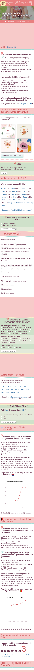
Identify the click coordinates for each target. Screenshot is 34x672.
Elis (18, 392)
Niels (13, 188)
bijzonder (24, 333)
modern (13, 340)
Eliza (3, 392)
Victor (15, 200)
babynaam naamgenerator (19, 397)
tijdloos (12, 342)
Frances (27, 200)
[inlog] (31, 4)
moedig (10, 331)
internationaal (25, 338)
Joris (14, 194)
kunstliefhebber (22, 331)
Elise (26, 387)
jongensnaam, (18, 168)
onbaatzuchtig (7, 327)
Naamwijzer (3, 3)
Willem (4, 200)
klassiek (5, 340)
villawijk (18, 347)
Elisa (3, 390)
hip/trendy (14, 338)
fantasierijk (18, 327)
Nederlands (24, 340)
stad (10, 347)
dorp (3, 347)
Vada (4, 194)
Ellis (23, 410)
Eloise (17, 390)
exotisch (5, 338)
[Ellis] (8, 154)
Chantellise (19, 387)
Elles (8, 392)
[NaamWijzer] (5, 21)
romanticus (14, 333)
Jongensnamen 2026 (26, 2)
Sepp (24, 194)
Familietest (18, 4)
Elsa (27, 390)
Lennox (24, 188)
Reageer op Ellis (26, 104)
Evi (24, 191)
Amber (4, 197)
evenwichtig (6, 329)
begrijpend (24, 329)
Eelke (13, 392)
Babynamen (10, 4)
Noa (15, 197)
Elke (23, 390)
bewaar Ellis (12, 47)
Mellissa (10, 387)
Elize (8, 390)
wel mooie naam (9, 223)
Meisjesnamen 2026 (11, 2)
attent (15, 329)
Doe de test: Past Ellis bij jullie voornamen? (17, 210)
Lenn (4, 191)
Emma (14, 191)
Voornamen (11, 21)
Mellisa (3, 387)
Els (12, 390)
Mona (3, 188)
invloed (28, 327)
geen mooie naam (10, 225)
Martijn (25, 197)
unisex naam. (19, 169)
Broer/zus (26, 4)
